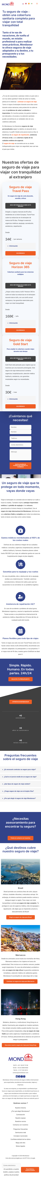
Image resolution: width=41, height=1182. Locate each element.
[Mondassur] (8, 3)
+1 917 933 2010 (23, 1070)
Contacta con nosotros (20, 1125)
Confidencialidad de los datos (21, 1139)
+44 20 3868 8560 (22, 1067)
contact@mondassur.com (20, 1072)
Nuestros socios (20, 1121)
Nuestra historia (20, 1108)
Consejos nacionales (20, 1136)
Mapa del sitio (20, 1143)
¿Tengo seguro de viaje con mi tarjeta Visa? (19, 791)
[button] (20, 246)
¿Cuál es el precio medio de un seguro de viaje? (20, 777)
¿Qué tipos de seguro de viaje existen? (17, 784)
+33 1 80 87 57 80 (22, 1065)
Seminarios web (20, 1132)
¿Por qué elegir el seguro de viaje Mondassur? (20, 798)
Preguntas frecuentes (20, 1129)
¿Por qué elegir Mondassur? (20, 1111)
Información (13, 246)
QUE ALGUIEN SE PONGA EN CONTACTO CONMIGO (20, 466)
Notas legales (20, 1146)
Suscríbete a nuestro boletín (30, 1169)
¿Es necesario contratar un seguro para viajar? (20, 769)
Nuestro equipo (20, 1118)
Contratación (20, 1115)
